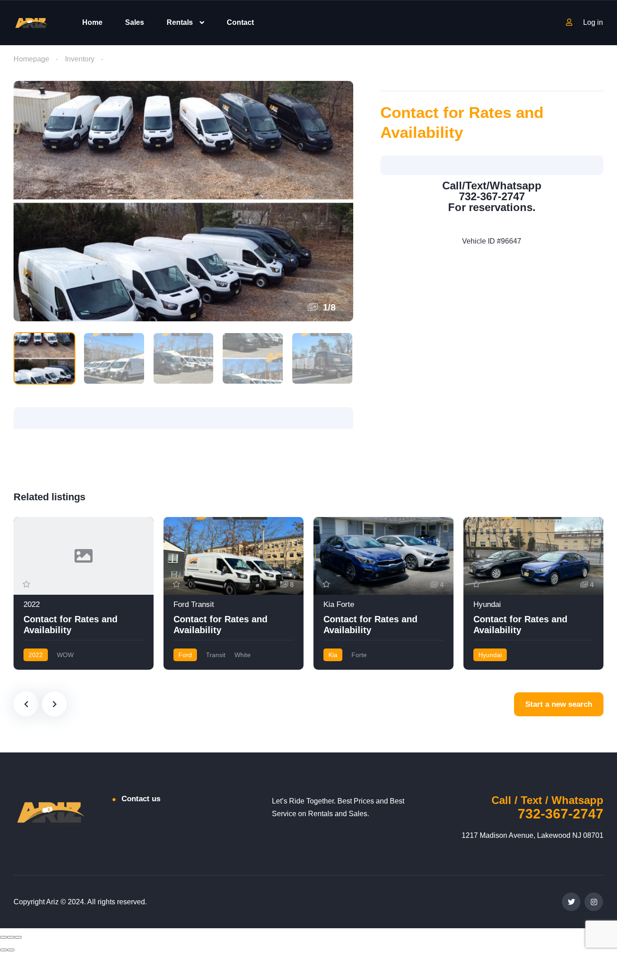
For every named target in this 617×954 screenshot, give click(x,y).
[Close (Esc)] (3, 937)
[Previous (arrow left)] (3, 950)
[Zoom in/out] (18, 937)
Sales (134, 22)
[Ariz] (31, 23)
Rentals (180, 22)
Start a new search (558, 704)
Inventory (79, 59)
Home (92, 22)
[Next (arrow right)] (10, 950)
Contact (240, 22)
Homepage (31, 59)
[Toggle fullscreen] (10, 937)
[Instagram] (593, 902)
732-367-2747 (560, 813)
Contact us (141, 798)
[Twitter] (571, 902)
